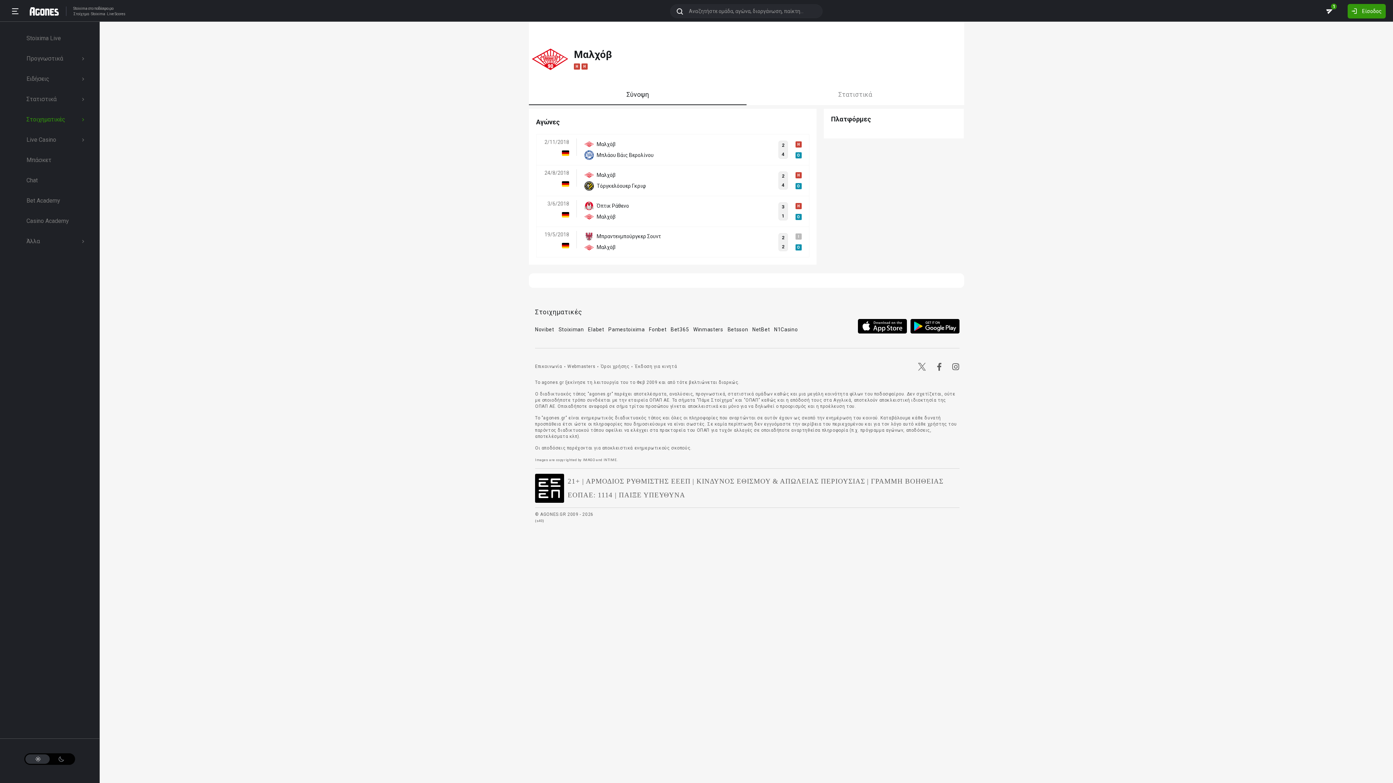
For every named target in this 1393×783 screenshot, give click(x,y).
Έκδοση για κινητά (656, 366)
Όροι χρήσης (615, 366)
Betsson (738, 329)
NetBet (761, 329)
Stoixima (80, 9)
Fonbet (657, 329)
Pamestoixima (626, 329)
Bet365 (680, 329)
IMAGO (589, 460)
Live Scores (116, 14)
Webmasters (581, 366)
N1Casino (786, 329)
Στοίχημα (81, 14)
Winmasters (708, 329)
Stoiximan (571, 329)
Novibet (544, 329)
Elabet (596, 329)
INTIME (610, 460)
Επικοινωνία (548, 366)
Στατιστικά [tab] (855, 94)
